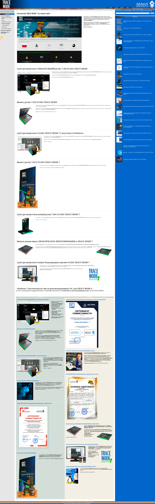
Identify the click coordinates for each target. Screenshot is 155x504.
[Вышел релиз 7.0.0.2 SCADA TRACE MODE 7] (129, 76)
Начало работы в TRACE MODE (7, 18)
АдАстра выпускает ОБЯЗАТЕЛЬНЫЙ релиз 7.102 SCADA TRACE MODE (33, 299)
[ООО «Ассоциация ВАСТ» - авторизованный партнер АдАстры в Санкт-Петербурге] (135, 129)
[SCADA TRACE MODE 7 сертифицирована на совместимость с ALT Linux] (135, 63)
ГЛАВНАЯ (7, 9)
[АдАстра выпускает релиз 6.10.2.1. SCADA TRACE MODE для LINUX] (134, 122)
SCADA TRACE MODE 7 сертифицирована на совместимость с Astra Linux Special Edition (86, 299)
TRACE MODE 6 (5, 25)
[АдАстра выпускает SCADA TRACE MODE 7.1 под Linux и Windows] (134, 37)
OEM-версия (4, 26)
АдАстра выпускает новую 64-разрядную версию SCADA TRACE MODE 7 (82, 444)
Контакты (63, 501)
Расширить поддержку (6, 30)
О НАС (19, 9)
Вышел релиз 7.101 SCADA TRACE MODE (26, 328)
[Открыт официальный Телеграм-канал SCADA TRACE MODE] (132, 102)
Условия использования (71, 501)
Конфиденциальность (89, 501)
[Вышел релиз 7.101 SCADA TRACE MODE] (128, 30)
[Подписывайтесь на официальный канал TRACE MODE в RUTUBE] (133, 135)
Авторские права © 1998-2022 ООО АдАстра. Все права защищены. (77, 503)
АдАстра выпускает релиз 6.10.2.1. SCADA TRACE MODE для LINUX (81, 466)
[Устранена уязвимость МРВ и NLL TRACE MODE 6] (130, 50)
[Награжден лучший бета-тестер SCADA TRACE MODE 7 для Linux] (134, 57)
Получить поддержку (5, 15)
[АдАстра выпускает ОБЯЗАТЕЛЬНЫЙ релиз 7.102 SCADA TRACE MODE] (135, 24)
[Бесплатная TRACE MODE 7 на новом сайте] (129, 89)
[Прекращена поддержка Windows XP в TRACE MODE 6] (131, 162)
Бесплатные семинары (6, 28)
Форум (3, 20)
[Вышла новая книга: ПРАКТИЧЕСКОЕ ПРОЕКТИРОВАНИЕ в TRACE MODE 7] (135, 96)
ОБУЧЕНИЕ (85, 9)
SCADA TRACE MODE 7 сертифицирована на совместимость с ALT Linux (82, 374)
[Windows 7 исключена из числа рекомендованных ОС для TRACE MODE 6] (135, 155)
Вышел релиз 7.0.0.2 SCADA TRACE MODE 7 (26, 452)
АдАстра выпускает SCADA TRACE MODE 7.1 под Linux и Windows (31, 355)
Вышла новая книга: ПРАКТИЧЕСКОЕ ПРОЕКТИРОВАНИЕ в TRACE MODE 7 (82, 423)
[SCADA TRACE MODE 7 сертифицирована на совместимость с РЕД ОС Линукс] (135, 70)
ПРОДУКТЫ (33, 9)
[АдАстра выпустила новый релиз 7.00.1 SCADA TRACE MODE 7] (133, 83)
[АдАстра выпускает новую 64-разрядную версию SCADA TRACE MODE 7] (135, 109)
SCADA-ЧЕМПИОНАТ (107, 9)
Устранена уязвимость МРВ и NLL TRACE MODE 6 (28, 380)
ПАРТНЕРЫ (68, 9)
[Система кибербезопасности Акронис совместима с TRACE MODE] (134, 142)
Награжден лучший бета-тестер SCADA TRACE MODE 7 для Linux (80, 350)
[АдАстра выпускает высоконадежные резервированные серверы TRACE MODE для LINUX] (135, 116)
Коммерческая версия (6, 21)
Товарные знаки (80, 501)
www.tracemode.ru (90, 23)
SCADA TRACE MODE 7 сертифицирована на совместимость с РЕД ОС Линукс (34, 403)
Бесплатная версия (6, 23)
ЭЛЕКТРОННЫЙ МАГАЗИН (138, 9)
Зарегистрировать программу (5, 32)
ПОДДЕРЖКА (50, 9)
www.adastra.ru (103, 23)
